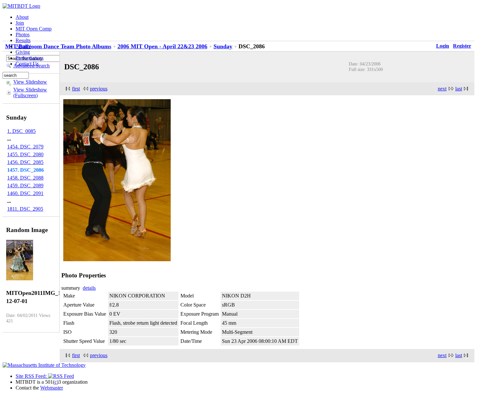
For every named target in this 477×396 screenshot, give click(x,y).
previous (98, 88)
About (22, 17)
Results (23, 40)
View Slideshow (30, 82)
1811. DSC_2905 (25, 209)
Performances (29, 58)
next (442, 88)
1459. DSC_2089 (25, 185)
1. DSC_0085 (21, 131)
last (458, 88)
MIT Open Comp (34, 28)
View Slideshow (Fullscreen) (30, 92)
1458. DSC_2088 (25, 178)
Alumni (23, 46)
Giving (23, 52)
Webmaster (51, 387)
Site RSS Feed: (32, 376)
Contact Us (27, 63)
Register (462, 46)
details (89, 288)
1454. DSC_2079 (25, 146)
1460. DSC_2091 (25, 193)
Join (20, 23)
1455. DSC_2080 (25, 154)
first (76, 88)
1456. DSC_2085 (25, 162)
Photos (23, 34)
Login (442, 46)
